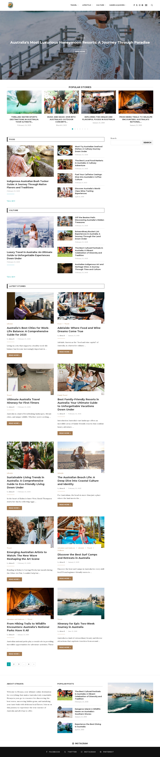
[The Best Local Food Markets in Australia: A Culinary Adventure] (65, 164)
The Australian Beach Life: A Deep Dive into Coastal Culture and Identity (78, 481)
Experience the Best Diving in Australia (88, 725)
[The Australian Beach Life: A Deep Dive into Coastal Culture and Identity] (81, 457)
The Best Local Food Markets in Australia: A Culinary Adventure (89, 163)
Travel (73, 5)
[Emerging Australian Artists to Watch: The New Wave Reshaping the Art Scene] (30, 532)
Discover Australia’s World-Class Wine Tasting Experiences (88, 191)
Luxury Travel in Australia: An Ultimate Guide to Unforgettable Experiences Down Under (29, 255)
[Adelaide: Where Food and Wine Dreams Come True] (81, 308)
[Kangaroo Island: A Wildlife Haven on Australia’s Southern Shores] (64, 713)
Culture (100, 5)
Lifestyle (86, 5)
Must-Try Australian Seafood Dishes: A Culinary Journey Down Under (88, 149)
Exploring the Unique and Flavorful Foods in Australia (98, 118)
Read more (80, 56)
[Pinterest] (142, 5)
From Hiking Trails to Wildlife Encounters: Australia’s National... (135, 119)
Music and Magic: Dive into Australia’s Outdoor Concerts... (61, 119)
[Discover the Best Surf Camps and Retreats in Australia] (81, 532)
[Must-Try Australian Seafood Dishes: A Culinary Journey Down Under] (65, 150)
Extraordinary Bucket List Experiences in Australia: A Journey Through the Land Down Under (88, 235)
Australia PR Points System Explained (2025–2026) (80, 47)
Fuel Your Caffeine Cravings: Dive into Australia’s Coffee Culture (88, 177)
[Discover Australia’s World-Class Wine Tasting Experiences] (65, 192)
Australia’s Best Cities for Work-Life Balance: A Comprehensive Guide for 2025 (28, 331)
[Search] (152, 5)
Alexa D (11, 339)
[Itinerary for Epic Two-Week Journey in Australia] (81, 603)
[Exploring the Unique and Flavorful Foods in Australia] (98, 102)
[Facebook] (134, 5)
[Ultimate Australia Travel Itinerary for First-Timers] (30, 379)
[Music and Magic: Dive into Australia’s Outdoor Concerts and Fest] (61, 102)
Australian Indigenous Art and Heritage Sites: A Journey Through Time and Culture (89, 266)
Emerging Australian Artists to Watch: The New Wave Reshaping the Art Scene (27, 555)
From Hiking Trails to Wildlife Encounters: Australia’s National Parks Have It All (28, 627)
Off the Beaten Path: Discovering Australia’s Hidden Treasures (89, 220)
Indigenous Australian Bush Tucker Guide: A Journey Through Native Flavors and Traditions (28, 184)
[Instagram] (139, 5)
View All (10, 201)
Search (113, 138)
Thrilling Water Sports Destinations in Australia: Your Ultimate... (24, 119)
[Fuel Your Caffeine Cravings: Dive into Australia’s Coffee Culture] (65, 178)
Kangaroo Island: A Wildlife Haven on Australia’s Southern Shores (87, 711)
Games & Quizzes (116, 5)
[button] (4, 45)
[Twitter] (137, 5)
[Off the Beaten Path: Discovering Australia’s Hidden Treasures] (65, 221)
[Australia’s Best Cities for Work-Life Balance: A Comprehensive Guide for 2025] (30, 308)
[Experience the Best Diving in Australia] (64, 728)
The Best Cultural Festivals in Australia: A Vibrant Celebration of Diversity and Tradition (89, 251)
